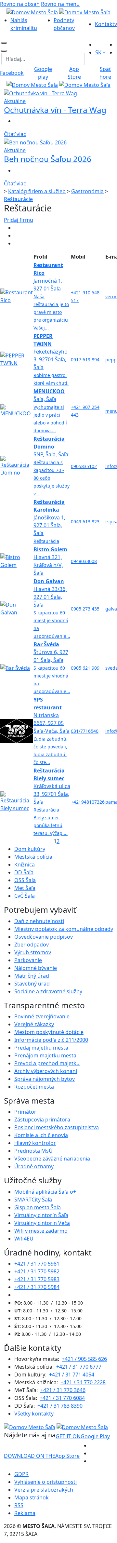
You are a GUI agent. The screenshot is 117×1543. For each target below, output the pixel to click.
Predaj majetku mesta (41, 1047)
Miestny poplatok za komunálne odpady (63, 929)
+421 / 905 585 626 (84, 1358)
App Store (42, 1455)
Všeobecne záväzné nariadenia (52, 1158)
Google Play (83, 1436)
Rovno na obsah (20, 3)
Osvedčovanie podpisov (43, 936)
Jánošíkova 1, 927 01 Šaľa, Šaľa (49, 521)
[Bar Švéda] (15, 667)
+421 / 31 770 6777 (78, 1366)
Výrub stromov (32, 952)
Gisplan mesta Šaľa (37, 1207)
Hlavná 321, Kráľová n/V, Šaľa (50, 561)
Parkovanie (28, 960)
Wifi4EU (23, 1238)
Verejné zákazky (34, 1024)
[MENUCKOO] (16, 410)
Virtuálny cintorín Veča (42, 1223)
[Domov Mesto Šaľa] (58, 84)
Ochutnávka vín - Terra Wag (55, 109)
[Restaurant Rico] (16, 296)
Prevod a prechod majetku (47, 1063)
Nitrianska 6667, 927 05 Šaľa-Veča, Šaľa (51, 730)
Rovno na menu (60, 3)
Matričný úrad (31, 975)
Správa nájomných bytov (44, 1078)
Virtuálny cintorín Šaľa (41, 1215)
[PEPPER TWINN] (16, 359)
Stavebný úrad (32, 983)
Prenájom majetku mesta (45, 1055)
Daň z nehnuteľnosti (39, 921)
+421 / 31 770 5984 (36, 1287)
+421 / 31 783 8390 (60, 1405)
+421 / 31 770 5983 (36, 1279)
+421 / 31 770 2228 (83, 1382)
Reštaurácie (18, 199)
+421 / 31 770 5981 (36, 1263)
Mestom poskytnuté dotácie (49, 1032)
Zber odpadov (31, 944)
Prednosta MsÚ (33, 1150)
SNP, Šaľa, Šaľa (51, 466)
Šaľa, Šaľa (50, 411)
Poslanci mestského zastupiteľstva (56, 1127)
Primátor (25, 1111)
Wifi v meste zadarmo (41, 1230)
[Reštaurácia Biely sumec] (16, 801)
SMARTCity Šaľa (33, 1199)
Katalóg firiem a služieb (37, 191)
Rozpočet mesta (34, 1086)
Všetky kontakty (34, 1413)
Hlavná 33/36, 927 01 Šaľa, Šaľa (51, 608)
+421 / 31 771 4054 (71, 1374)
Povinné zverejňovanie (42, 1016)
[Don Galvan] (16, 608)
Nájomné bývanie (35, 968)
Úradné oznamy (34, 1166)
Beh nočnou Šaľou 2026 (47, 159)
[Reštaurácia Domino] (16, 465)
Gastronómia (87, 191)
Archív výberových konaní (45, 1071)
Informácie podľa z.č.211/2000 (51, 1039)
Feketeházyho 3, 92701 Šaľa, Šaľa (51, 359)
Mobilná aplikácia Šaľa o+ (45, 1191)
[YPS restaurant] (16, 730)
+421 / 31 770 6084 (62, 1398)
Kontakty (106, 24)
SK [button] (98, 52)
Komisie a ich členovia (41, 1135)
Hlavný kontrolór (35, 1143)
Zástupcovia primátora (42, 1119)
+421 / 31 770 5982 (36, 1271)
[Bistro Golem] (16, 560)
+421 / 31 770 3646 (62, 1390)
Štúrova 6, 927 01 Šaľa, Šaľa (51, 667)
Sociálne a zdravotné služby (48, 991)
